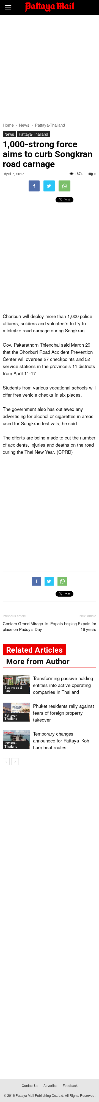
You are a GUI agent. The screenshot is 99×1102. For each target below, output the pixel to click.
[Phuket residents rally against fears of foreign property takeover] (16, 712)
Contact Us (30, 1085)
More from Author (38, 661)
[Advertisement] (49, 67)
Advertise (50, 1085)
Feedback (70, 1085)
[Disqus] (49, 848)
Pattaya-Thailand (33, 134)
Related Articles (34, 650)
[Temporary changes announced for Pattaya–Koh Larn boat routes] (16, 739)
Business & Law (13, 689)
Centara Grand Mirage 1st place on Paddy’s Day (26, 626)
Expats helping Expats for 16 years (73, 626)
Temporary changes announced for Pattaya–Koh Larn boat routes (61, 740)
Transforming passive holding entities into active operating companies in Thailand (63, 685)
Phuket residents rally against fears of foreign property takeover (63, 712)
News (9, 134)
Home (8, 125)
